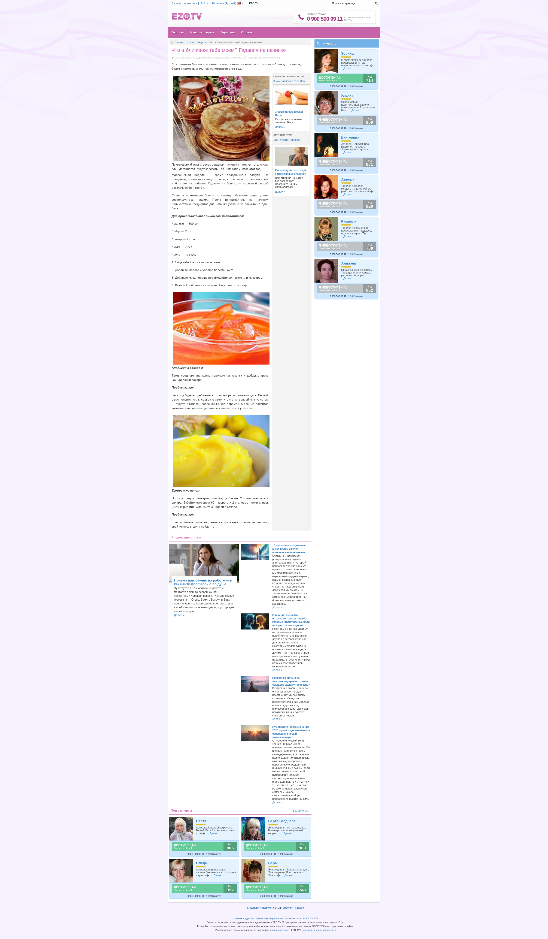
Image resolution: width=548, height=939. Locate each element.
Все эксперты (301, 810)
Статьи (246, 32)
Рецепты (202, 42)
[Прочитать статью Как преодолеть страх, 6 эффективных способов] (291, 164)
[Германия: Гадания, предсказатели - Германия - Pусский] (187, 18)
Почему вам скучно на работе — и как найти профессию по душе (203, 582)
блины (209, 57)
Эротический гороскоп (287, 139)
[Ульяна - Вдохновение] (326, 103)
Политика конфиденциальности (319, 930)
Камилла (348, 221)
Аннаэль (348, 263)
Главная (177, 32)
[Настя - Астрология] (181, 828)
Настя (201, 821)
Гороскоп (227, 32)
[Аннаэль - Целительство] (326, 271)
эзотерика (180, 57)
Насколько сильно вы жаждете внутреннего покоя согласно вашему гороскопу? (291, 681)
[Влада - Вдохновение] (181, 870)
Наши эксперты (202, 32)
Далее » (280, 127)
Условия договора (279, 930)
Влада (201, 863)
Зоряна (347, 53)
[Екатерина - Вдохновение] (326, 145)
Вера (272, 863)
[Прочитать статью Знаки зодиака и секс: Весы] (291, 106)
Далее (213, 833)
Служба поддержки (244, 918)
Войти (204, 3)
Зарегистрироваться (184, 3)
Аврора (347, 179)
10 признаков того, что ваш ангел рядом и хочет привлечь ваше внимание (289, 549)
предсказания (221, 57)
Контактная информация (269, 918)
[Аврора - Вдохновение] (326, 187)
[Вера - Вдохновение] (253, 870)
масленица (237, 57)
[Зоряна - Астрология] (326, 61)
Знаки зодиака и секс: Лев (289, 81)
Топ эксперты (327, 43)
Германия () (224, 3)
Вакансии (290, 918)
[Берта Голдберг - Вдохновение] (253, 828)
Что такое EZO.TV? (307, 918)
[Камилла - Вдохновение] (326, 229)
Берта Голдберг (281, 821)
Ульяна (347, 95)
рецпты (191, 57)
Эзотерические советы (270, 57)
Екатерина (350, 137)
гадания (200, 57)
